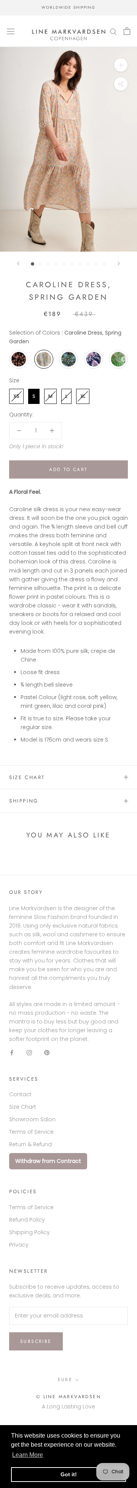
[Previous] (18, 263)
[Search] (113, 31)
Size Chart (27, 777)
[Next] (119, 263)
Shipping (23, 800)
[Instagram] (29, 1052)
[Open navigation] (10, 31)
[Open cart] (127, 31)
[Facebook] (11, 1052)
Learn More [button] (27, 1455)
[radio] (18, 359)
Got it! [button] (69, 1474)
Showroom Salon (32, 1119)
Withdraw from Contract (48, 1161)
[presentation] (124, 359)
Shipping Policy (29, 1232)
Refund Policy (27, 1220)
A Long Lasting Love (68, 1406)
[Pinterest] (46, 1052)
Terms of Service (31, 1132)
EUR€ (65, 1379)
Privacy (19, 1245)
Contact (20, 1094)
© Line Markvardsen (68, 1396)
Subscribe (36, 1341)
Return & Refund (30, 1144)
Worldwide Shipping (68, 7)
